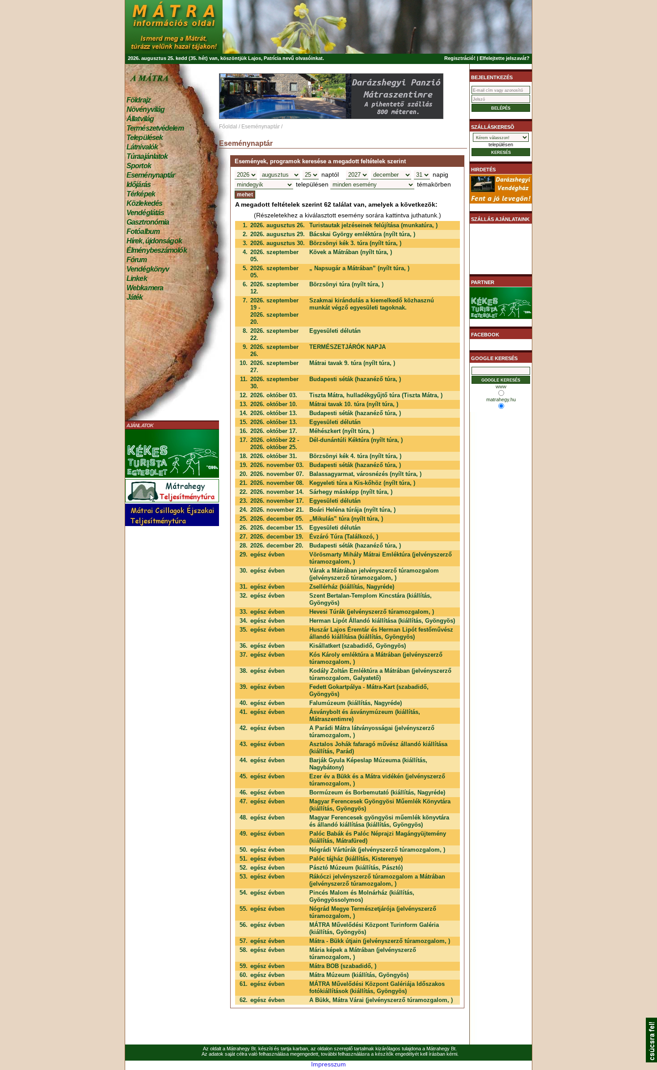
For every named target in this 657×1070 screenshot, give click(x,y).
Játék (134, 297)
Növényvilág (145, 109)
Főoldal (228, 126)
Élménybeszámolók (156, 250)
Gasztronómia (147, 222)
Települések (144, 137)
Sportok (138, 166)
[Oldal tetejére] (651, 1060)
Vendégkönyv (147, 269)
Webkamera (144, 288)
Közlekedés (144, 203)
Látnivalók (142, 147)
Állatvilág (140, 119)
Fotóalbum (143, 231)
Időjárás (138, 184)
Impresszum (328, 1064)
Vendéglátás (145, 213)
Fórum (136, 259)
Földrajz (138, 100)
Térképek (140, 194)
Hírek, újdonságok (154, 241)
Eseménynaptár (150, 175)
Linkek (136, 278)
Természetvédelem (155, 128)
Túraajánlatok (147, 156)
